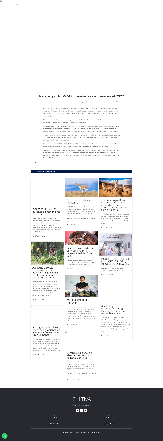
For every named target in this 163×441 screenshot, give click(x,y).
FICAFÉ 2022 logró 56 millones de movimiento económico (46, 212)
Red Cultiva (82, 4)
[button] (5, 436)
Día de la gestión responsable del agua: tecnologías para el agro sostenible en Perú (114, 309)
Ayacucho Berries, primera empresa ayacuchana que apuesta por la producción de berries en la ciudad (46, 272)
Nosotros (106, 4)
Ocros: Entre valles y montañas (78, 201)
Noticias (94, 4)
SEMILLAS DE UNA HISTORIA (77, 301)
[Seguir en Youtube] (85, 410)
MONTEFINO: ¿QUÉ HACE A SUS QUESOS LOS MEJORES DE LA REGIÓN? (115, 261)
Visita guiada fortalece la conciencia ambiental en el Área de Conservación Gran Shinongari (46, 331)
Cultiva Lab (119, 4)
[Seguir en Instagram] (81, 410)
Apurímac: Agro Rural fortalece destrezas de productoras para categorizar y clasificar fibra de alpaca (113, 205)
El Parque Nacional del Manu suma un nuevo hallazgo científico (80, 355)
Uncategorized (82, 102)
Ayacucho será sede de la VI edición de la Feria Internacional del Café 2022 (81, 252)
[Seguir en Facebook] (77, 410)
